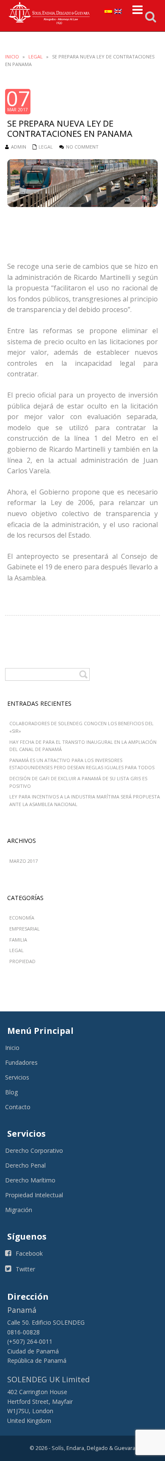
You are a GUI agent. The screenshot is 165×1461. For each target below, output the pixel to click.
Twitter (25, 1269)
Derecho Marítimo (30, 1180)
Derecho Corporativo (34, 1150)
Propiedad (22, 961)
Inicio (12, 56)
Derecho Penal (25, 1165)
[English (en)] (118, 11)
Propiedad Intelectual (34, 1195)
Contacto (17, 1107)
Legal (35, 56)
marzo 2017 (23, 861)
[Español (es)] (108, 11)
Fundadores (21, 1062)
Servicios (17, 1077)
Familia (18, 939)
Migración (18, 1210)
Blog (11, 1092)
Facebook (29, 1253)
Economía (21, 917)
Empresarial (24, 928)
